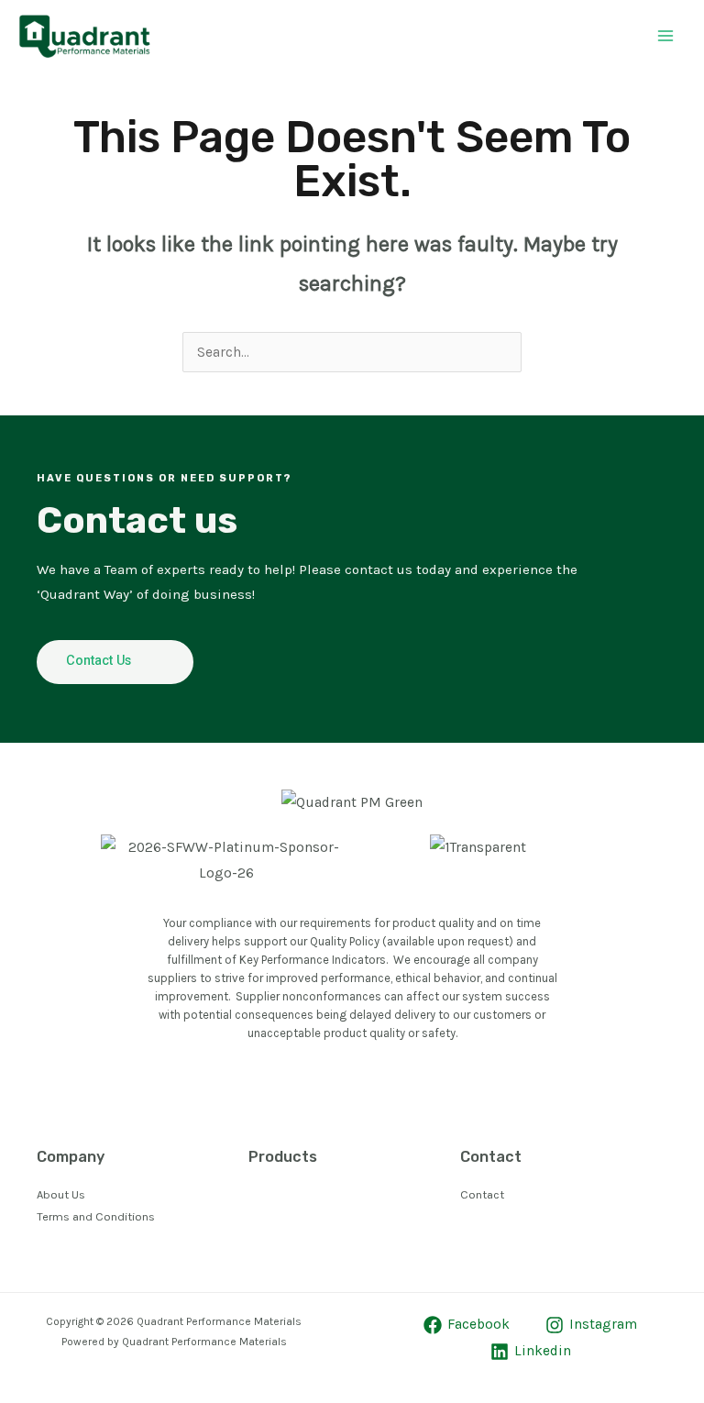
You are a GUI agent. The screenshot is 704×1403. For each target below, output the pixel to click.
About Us (61, 1194)
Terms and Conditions (96, 1216)
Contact (482, 1194)
